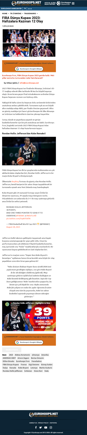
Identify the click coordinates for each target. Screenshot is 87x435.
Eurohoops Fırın (23, 361)
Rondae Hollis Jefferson (12, 371)
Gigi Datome (34, 364)
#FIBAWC (20, 215)
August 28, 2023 (13, 227)
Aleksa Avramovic (22, 355)
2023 (11, 355)
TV (25, 8)
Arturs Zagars (23, 358)
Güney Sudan (46, 364)
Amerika (45, 355)
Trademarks (30, 13)
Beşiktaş (15, 181)
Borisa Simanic (37, 358)
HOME (4, 13)
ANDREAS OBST (9, 358)
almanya (35, 355)
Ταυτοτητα (53, 423)
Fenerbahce (36, 361)
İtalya (5, 368)
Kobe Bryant (23, 368)
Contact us (33, 423)
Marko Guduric (45, 368)
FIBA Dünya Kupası (11, 364)
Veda (46, 371)
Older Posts (12, 349)
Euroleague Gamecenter (11, 8)
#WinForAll (31, 215)
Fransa (24, 364)
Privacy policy (43, 423)
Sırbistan (28, 371)
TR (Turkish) (15, 13)
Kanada (13, 368)
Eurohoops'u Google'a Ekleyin (31, 69)
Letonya (34, 368)
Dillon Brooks (8, 361)
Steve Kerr (38, 371)
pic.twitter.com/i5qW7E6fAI (18, 218)
